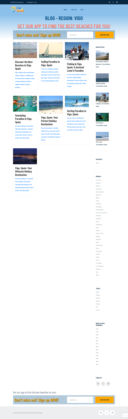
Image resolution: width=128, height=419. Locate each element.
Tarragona (99, 263)
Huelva (98, 230)
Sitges (97, 257)
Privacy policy (38, 413)
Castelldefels (99, 210)
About (65, 10)
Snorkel (98, 304)
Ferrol (97, 221)
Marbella (98, 239)
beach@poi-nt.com (32, 2)
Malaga (98, 236)
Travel (98, 310)
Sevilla (98, 254)
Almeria (98, 186)
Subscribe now (104, 35)
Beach (97, 292)
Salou (97, 248)
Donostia (98, 216)
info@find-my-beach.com (16, 2)
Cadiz (97, 201)
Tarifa (97, 260)
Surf (97, 307)
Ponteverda (99, 245)
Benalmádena (100, 192)
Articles (74, 10)
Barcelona (99, 189)
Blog (82, 10)
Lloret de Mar (99, 233)
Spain (97, 163)
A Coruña (98, 180)
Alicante (98, 183)
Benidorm (98, 195)
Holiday (98, 298)
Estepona (98, 218)
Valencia (98, 269)
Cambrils (98, 204)
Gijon (97, 227)
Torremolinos (99, 266)
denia (97, 275)
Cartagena (99, 207)
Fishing (98, 295)
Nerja (97, 242)
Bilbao (97, 198)
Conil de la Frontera (101, 213)
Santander (99, 251)
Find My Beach (29, 413)
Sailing (98, 301)
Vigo (97, 272)
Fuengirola (99, 224)
